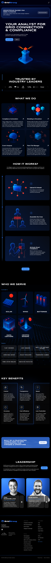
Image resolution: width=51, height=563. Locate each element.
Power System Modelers (28, 547)
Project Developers (27, 543)
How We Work (40, 537)
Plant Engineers (26, 535)
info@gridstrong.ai (5, 526)
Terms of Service (47, 557)
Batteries (39, 526)
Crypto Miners (40, 530)
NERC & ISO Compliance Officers (30, 539)
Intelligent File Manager (28, 528)
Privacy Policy (40, 557)
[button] (49, 2)
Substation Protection (28, 549)
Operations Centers (27, 541)
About (39, 535)
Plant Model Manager (28, 524)
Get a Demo (40, 541)
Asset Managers (27, 537)
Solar (39, 522)
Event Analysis (26, 526)
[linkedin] (21, 501)
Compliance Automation (28, 522)
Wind (39, 524)
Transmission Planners (28, 545)
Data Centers (40, 528)
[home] (9, 3)
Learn (39, 539)
